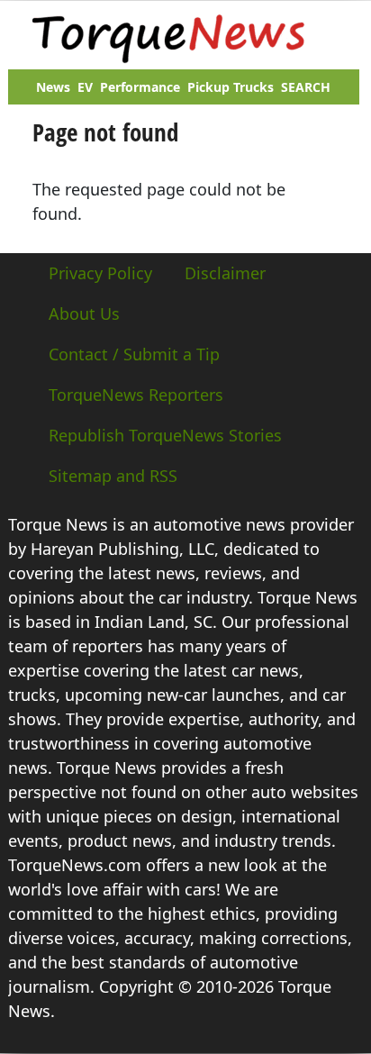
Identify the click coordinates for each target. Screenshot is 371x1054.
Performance (140, 86)
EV (85, 86)
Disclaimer (225, 273)
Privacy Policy (100, 273)
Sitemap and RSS (113, 475)
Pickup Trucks (230, 86)
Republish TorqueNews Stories (165, 435)
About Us (84, 313)
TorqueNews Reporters (136, 394)
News (53, 86)
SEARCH (305, 86)
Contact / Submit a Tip (134, 354)
